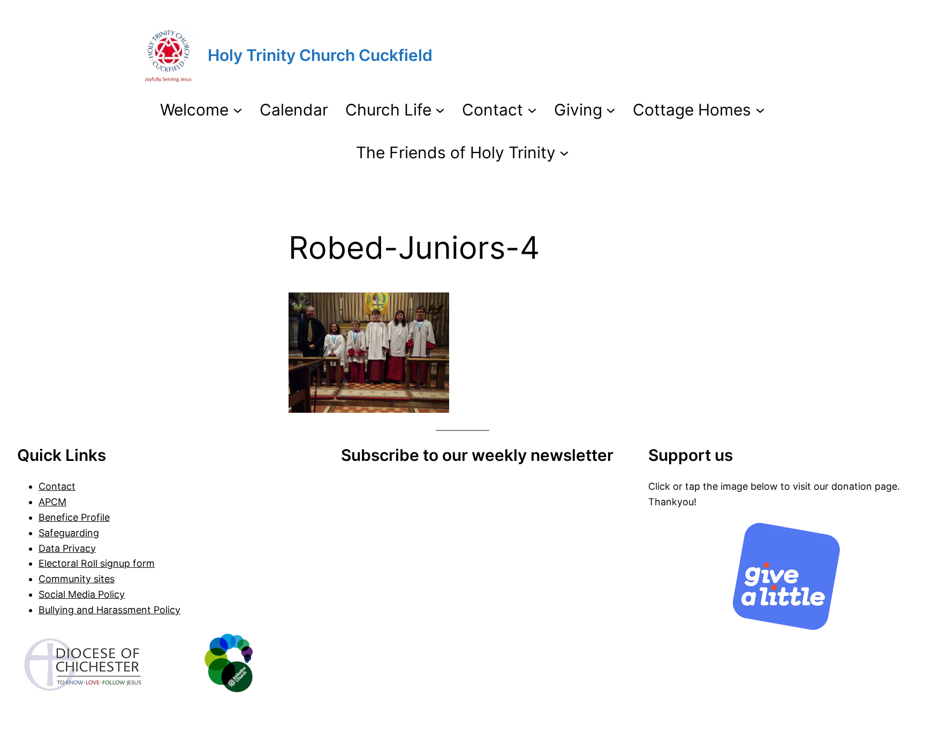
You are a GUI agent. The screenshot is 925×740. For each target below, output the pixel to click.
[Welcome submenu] (237, 109)
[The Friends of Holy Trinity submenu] (564, 152)
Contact (57, 486)
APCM (52, 501)
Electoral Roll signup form (97, 563)
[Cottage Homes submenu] (760, 109)
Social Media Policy (82, 594)
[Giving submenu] (611, 109)
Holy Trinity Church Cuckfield (320, 55)
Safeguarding (69, 532)
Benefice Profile (74, 517)
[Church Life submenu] (440, 109)
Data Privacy (67, 548)
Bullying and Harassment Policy (109, 609)
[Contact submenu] (532, 109)
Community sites (77, 578)
